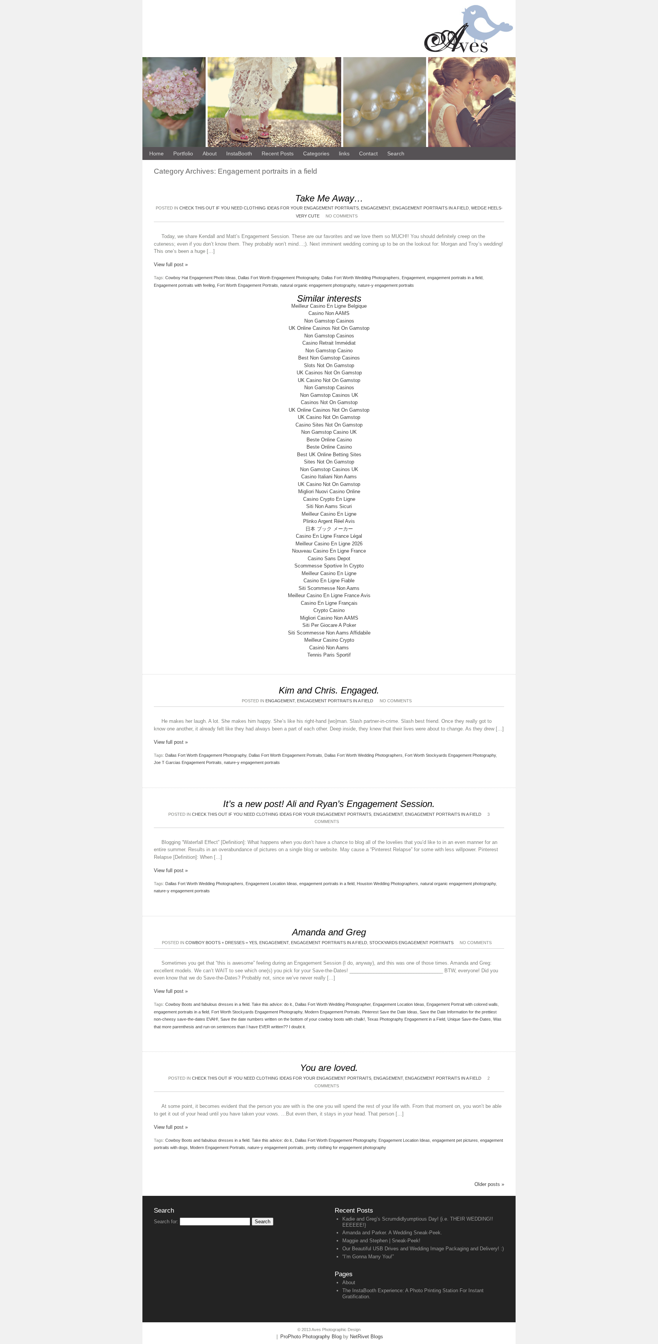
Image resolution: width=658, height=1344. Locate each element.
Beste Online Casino (329, 440)
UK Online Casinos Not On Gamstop (329, 328)
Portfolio (183, 153)
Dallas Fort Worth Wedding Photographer (333, 1004)
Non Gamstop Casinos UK (329, 395)
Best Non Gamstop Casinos (329, 358)
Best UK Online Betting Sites (329, 454)
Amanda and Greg (329, 932)
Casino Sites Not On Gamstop (329, 425)
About (348, 1282)
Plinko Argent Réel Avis (329, 521)
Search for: (166, 1221)
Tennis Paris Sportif (329, 655)
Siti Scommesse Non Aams (329, 588)
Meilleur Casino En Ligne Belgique (329, 306)
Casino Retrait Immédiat (329, 343)
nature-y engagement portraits (386, 285)
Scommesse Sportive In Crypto (329, 566)
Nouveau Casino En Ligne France (329, 551)
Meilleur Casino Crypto (329, 640)
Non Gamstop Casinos (329, 321)
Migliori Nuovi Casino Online (329, 491)
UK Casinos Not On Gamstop (329, 373)
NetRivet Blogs (366, 1336)
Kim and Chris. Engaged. (329, 690)
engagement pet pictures (455, 1140)
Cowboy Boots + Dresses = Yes (221, 942)
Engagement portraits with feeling (184, 285)
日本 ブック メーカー (329, 529)
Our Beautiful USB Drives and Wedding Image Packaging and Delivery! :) (423, 1248)
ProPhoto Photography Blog (311, 1336)
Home (156, 153)
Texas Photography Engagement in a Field (406, 1019)
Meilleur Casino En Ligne (329, 514)
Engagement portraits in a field (431, 208)
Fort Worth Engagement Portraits (247, 285)
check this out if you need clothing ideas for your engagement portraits (269, 208)
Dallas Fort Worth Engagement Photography (278, 277)
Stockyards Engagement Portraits (411, 942)
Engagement (413, 277)
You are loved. (329, 1068)
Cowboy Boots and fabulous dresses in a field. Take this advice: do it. (229, 1004)
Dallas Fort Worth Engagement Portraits (285, 755)
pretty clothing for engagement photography (346, 1147)
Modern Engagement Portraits (332, 1012)
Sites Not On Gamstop (329, 462)
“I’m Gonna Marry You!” (368, 1256)
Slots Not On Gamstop (329, 365)
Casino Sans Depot (329, 558)
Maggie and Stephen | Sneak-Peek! (381, 1240)
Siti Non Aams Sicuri (329, 506)
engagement (375, 208)
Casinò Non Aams (329, 647)
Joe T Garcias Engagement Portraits (188, 762)
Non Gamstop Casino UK (329, 432)
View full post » (171, 264)
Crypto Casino (329, 610)
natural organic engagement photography (318, 285)
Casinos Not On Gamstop (329, 402)
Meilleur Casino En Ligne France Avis (329, 595)
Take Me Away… (329, 198)
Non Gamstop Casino (329, 350)
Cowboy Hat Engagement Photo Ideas (200, 277)
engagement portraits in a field (454, 277)
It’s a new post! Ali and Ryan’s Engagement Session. (329, 804)
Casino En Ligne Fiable (329, 580)
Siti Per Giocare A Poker (329, 625)
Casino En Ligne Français (329, 603)
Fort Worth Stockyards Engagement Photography (450, 755)
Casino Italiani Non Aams (329, 476)
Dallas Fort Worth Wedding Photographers (360, 277)
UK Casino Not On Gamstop (329, 380)
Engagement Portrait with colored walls (462, 1004)
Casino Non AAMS (329, 313)
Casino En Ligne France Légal (329, 536)
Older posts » (489, 1184)
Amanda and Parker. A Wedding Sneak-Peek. (392, 1232)
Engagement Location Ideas (271, 883)
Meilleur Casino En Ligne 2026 (329, 544)
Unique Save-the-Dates (469, 1019)
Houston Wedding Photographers (387, 883)
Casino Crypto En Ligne (329, 499)
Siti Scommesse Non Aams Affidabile (329, 633)
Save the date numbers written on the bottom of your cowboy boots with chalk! (292, 1019)
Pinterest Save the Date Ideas (389, 1012)
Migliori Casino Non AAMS (329, 618)
